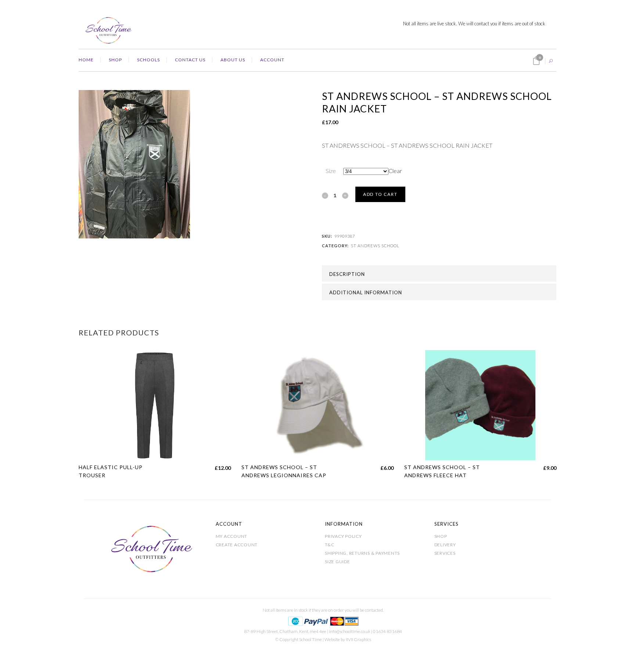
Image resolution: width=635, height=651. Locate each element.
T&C (329, 544)
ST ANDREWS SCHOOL (375, 245)
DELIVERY (445, 544)
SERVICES (445, 553)
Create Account (237, 544)
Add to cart (380, 194)
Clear (395, 170)
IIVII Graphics (358, 639)
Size (331, 170)
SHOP (440, 536)
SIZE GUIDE (337, 561)
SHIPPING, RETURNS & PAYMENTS (362, 553)
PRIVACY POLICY (343, 536)
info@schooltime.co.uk (349, 631)
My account (232, 536)
